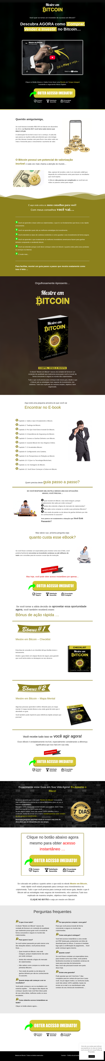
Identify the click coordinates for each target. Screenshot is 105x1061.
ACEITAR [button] (91, 1056)
